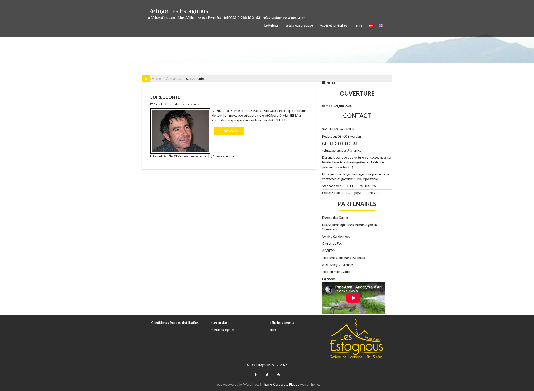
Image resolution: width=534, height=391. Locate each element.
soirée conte (198, 156)
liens (273, 330)
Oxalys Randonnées (336, 236)
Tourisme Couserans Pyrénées (343, 257)
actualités (160, 156)
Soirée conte (165, 97)
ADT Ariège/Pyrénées (338, 265)
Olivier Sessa (182, 156)
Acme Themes (310, 384)
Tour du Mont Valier (336, 271)
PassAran (329, 279)
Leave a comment (225, 156)
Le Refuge (271, 25)
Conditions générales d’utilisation (175, 322)
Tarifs (358, 25)
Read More (229, 131)
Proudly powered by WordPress (236, 384)
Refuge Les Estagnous (178, 10)
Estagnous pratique (299, 25)
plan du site (219, 322)
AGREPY (328, 250)
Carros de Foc (332, 243)
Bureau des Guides (335, 217)
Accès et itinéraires (333, 25)
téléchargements (282, 322)
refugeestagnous (188, 104)
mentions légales (222, 330)
